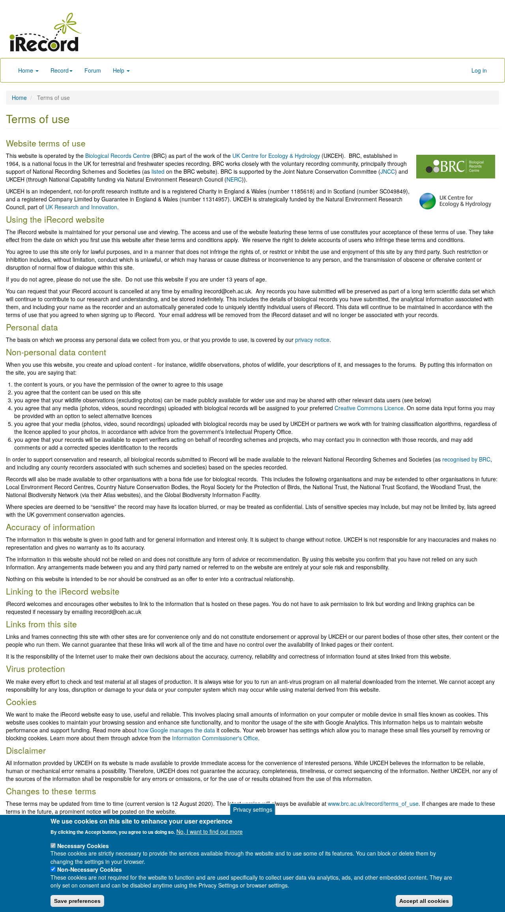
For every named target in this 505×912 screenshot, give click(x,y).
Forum (92, 70)
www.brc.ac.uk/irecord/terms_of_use (373, 803)
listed (158, 171)
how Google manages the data (176, 730)
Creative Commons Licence (369, 408)
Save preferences (77, 900)
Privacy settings (252, 809)
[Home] (45, 32)
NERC (234, 179)
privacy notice (312, 339)
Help (119, 70)
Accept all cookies (424, 900)
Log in (479, 70)
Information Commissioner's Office (215, 738)
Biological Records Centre (117, 156)
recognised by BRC (466, 459)
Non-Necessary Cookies (89, 869)
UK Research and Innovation (81, 207)
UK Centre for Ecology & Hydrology (276, 156)
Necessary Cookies (83, 845)
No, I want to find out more (209, 831)
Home (26, 70)
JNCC (387, 171)
